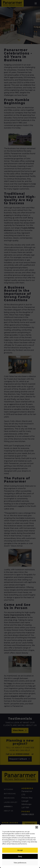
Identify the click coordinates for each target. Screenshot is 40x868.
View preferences (20, 863)
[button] (37, 827)
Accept (20, 850)
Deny (20, 856)
